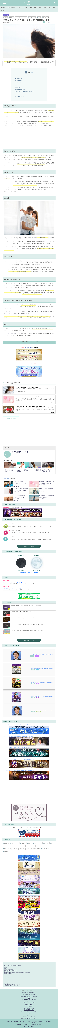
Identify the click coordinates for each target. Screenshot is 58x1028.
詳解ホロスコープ (29, 1015)
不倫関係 (6, 851)
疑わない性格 (17, 87)
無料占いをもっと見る (29, 640)
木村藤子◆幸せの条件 (29, 1009)
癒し (43, 17)
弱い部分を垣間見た (18, 80)
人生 (31, 7)
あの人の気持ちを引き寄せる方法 (33, 848)
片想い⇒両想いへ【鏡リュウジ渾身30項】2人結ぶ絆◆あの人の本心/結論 (41, 654)
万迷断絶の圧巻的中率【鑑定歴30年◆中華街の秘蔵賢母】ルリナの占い (18, 583)
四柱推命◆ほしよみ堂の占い (29, 1016)
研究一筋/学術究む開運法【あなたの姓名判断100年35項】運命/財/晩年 (42, 668)
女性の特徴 (18, 17)
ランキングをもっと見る (29, 546)
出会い (54, 7)
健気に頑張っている (18, 78)
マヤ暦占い (29, 1013)
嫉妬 (52, 843)
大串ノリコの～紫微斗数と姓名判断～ (29, 1011)
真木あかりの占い (29, 1004)
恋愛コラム (12, 17)
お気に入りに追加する (11, 418)
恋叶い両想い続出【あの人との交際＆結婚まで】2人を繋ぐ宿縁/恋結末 (42, 682)
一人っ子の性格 (40, 846)
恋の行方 (38, 711)
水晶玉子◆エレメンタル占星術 (29, 999)
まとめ (16, 94)
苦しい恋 (15, 848)
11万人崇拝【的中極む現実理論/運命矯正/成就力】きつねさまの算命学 (18, 770)
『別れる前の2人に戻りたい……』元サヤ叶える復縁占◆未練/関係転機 (42, 696)
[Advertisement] (29, 136)
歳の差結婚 (6, 843)
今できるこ (46, 843)
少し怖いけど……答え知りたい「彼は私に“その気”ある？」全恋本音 (42, 710)
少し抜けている (18, 82)
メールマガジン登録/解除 (29, 1023)
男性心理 (6, 15)
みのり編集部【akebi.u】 (50, 22)
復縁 (45, 7)
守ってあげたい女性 (32, 17)
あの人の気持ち (11, 7)
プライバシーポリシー (25, 1021)
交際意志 (6, 846)
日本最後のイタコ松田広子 (29, 1003)
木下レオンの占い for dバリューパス (29, 1018)
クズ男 (35, 843)
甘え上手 (16, 85)
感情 (17, 843)
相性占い (20, 7)
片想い (25, 7)
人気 (40, 843)
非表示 (32, 72)
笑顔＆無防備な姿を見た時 (20, 89)
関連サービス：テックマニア (24, 1024)
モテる (39, 17)
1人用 (33, 669)
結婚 (35, 7)
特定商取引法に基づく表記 (44, 1021)
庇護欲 (48, 17)
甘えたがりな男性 (46, 848)
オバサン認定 (21, 846)
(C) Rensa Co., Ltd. (29, 1026)
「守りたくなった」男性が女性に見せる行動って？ (24, 91)
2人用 (32, 655)
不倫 (49, 7)
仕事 (40, 7)
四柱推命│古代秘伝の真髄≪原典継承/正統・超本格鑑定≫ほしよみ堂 (18, 736)
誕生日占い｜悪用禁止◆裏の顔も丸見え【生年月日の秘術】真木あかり (18, 759)
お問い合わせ (10, 1021)
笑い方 (12, 843)
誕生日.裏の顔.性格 (30, 846)
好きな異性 (22, 848)
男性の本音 (25, 17)
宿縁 (36, 655)
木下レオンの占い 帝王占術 (29, 994)
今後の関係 (23, 843)
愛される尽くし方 (7, 848)
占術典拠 (34, 1021)
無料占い (3, 7)
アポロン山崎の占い (29, 1006)
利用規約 (16, 1021)
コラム (2, 10)
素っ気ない (48, 846)
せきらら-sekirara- (36, 1024)
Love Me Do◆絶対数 (29, 1008)
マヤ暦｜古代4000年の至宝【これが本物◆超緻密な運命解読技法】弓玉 (19, 747)
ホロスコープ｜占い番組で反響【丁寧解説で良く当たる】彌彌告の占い (18, 725)
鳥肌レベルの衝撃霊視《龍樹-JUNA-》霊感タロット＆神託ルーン (17, 590)
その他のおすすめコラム (19, 96)
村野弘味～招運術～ (29, 1001)
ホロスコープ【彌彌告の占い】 (29, 992)
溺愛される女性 (13, 846)
